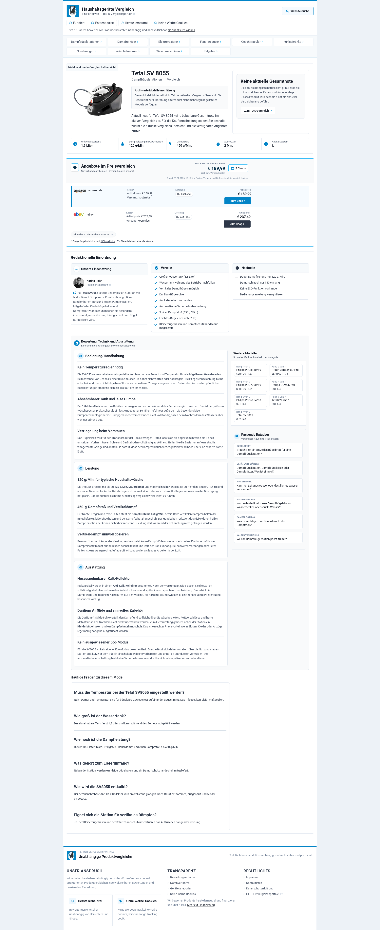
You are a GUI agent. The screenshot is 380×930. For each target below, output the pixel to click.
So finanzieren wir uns (181, 30)
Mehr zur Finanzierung (201, 904)
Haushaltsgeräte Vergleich (108, 9)
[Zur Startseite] (72, 11)
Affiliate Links (108, 241)
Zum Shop (237, 200)
